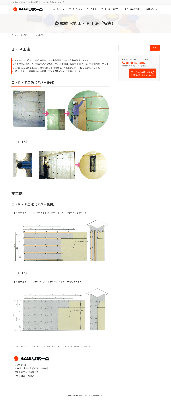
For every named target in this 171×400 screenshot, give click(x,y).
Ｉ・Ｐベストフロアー (51, 346)
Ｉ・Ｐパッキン (19, 346)
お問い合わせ (89, 346)
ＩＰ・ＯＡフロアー (72, 346)
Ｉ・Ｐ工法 (34, 346)
